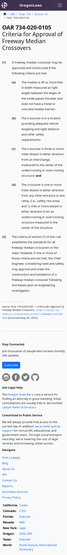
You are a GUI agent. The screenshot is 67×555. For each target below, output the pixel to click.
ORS (29, 534)
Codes (23, 505)
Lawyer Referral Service (18, 407)
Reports (7, 486)
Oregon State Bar (19, 394)
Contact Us (9, 480)
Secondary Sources (15, 492)
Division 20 (41, 14)
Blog (5, 463)
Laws (22, 528)
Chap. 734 (25, 14)
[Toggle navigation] (60, 5)
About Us (8, 469)
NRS (22, 522)
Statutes (25, 517)
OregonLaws (30, 5)
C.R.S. (23, 511)
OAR (12, 14)
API (4, 475)
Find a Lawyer (11, 458)
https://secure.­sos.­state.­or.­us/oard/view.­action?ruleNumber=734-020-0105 (33, 314)
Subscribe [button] (11, 365)
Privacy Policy (11, 497)
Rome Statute (28, 545)
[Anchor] (49, 72)
